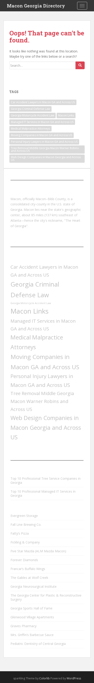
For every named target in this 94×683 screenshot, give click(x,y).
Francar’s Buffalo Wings (27, 569)
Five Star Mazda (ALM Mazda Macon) (38, 551)
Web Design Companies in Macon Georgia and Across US (46, 158)
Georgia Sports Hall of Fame (31, 608)
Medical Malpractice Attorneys (30, 128)
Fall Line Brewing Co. (25, 524)
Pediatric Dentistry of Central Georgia (38, 643)
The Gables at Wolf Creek (29, 577)
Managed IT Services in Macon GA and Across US (42, 122)
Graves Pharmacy (23, 626)
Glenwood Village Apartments (32, 617)
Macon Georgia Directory (36, 6)
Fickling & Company (25, 542)
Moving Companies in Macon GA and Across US (41, 135)
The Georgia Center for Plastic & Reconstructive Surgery (45, 597)
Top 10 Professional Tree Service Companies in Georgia (45, 480)
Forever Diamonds (24, 560)
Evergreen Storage (24, 515)
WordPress (74, 678)
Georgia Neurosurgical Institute (33, 586)
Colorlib (44, 678)
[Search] (80, 65)
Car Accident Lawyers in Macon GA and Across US (43, 102)
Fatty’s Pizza (19, 533)
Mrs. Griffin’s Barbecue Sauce (32, 635)
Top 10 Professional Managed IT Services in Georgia (43, 493)
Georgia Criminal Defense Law (30, 109)
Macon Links (66, 115)
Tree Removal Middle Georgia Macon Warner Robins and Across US (45, 149)
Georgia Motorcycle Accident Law (32, 115)
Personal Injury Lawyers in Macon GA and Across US (44, 142)
